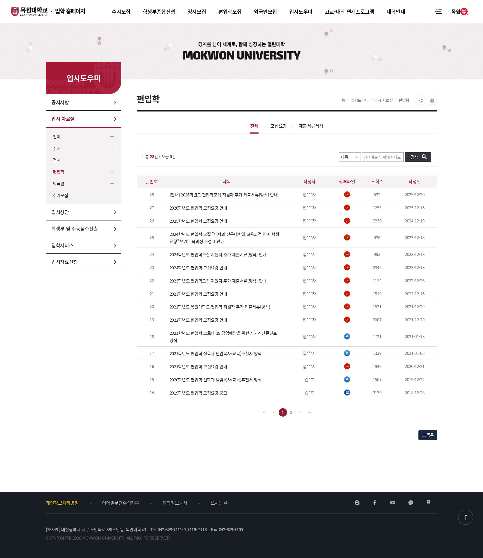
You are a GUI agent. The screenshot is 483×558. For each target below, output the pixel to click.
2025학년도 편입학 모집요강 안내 (198, 221)
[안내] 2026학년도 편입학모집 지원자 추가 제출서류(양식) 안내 (224, 195)
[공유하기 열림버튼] (420, 100)
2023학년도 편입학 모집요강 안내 (198, 293)
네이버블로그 (357, 502)
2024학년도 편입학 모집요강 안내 (198, 267)
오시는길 (219, 502)
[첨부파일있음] (347, 194)
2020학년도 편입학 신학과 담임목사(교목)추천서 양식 (216, 380)
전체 (56, 136)
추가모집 (60, 195)
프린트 (432, 100)
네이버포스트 (428, 502)
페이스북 (374, 502)
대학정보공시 (175, 502)
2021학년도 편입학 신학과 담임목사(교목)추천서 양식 (216, 353)
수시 (56, 148)
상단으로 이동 (465, 517)
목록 (430, 435)
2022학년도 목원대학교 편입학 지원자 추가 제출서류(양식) (220, 307)
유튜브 (393, 502)
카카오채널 (411, 502)
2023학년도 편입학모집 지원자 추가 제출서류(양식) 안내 (218, 281)
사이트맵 (438, 14)
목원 (458, 11)
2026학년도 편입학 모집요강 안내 (198, 208)
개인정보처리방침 (62, 502)
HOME (343, 100)
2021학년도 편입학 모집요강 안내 (198, 366)
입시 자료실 (383, 100)
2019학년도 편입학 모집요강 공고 (198, 393)
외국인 (58, 183)
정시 (56, 160)
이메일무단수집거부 (120, 502)
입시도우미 (360, 100)
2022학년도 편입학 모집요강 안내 (198, 320)
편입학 (58, 172)
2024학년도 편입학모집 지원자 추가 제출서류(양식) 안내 (218, 254)
